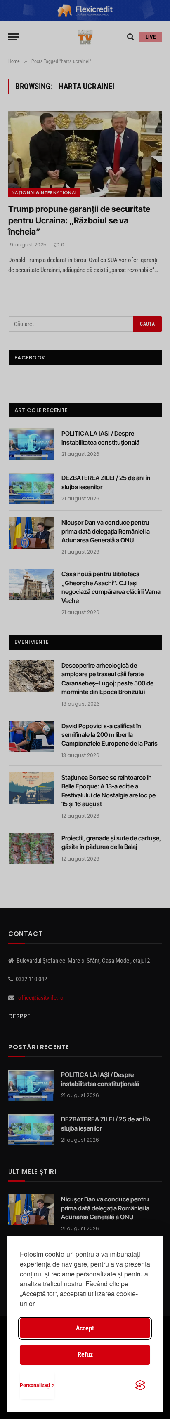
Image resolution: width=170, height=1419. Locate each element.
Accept (85, 1328)
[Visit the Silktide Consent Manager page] (140, 1385)
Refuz (85, 1354)
